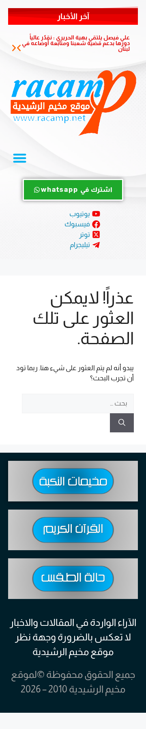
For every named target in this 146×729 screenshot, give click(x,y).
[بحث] (122, 423)
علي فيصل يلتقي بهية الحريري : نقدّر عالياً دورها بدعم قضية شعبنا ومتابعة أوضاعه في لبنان (76, 43)
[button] (19, 48)
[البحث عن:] (78, 403)
